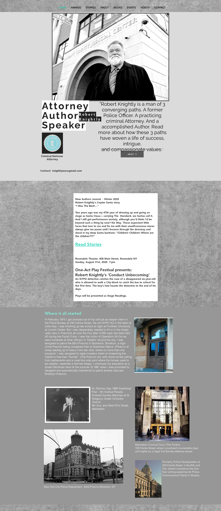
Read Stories (88, 244)
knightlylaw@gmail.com (67, 170)
